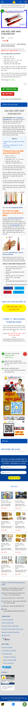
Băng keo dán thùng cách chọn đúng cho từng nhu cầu (21, 549)
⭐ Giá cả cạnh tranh (8, 663)
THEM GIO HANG (11, 89)
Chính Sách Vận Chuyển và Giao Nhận (12, 629)
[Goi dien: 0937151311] (25, 704)
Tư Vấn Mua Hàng (7, 654)
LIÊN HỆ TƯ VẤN (14, 478)
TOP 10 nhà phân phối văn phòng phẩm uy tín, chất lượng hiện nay (6, 505)
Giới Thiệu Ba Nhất (7, 647)
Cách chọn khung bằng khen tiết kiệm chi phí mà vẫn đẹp (6, 549)
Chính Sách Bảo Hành (8, 623)
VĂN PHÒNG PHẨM (13, 5)
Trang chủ (4, 5)
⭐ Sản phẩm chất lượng (9, 657)
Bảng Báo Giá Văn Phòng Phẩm (10, 632)
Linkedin (19, 292)
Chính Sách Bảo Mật (7, 620)
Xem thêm (4, 508)
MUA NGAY (9, 94)
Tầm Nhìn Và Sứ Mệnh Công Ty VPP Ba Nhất (20, 505)
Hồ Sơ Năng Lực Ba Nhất (9, 650)
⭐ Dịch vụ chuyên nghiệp (9, 660)
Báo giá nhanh (6, 635)
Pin (8, 292)
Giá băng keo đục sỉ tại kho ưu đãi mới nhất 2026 (6, 527)
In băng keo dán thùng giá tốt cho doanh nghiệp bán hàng (20, 527)
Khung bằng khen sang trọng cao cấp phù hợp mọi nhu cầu (6, 571)
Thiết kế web (11, 700)
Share (9, 288)
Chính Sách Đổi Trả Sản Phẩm (10, 626)
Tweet (20, 288)
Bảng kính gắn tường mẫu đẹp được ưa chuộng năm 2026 (21, 571)
